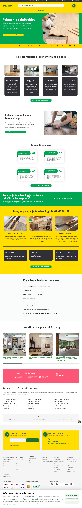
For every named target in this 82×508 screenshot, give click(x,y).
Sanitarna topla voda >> (61, 406)
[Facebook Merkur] (52, 484)
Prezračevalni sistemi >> (61, 408)
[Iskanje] (20, 5)
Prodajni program (32, 458)
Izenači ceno (39, 418)
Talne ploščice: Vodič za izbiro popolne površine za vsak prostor (66, 359)
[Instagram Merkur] (57, 484)
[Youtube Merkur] (66, 484)
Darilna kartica (19, 463)
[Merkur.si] (8, 6)
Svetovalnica (57, 9)
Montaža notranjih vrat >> (36, 399)
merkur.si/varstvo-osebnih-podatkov (30, 501)
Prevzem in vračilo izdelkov (47, 461)
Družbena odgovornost (59, 461)
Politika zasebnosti (7, 474)
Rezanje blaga (70, 465)
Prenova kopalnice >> (10, 399)
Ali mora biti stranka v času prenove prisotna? (32, 305)
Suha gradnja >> (33, 406)
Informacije (66, 9)
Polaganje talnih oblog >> (62, 399)
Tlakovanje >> (7, 408)
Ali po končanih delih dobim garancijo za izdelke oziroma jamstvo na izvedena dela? (40, 313)
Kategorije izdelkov (12, 9)
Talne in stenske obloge (18, 335)
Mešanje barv (70, 457)
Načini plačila (6, 461)
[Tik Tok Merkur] (61, 484)
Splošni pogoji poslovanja (8, 457)
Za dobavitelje (57, 469)
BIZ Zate (30, 462)
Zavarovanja (18, 465)
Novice (55, 463)
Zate (73, 9)
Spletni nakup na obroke (65, 418)
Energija (35, 9)
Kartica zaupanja (19, 459)
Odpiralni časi (44, 457)
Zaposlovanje (57, 459)
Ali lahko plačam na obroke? (29, 298)
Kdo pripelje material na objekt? (29, 302)
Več (11, 446)
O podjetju (56, 457)
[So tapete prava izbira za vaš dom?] (41, 344)
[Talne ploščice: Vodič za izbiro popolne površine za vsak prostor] (67, 344)
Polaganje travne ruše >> (11, 406)
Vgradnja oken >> (33, 401)
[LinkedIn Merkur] (71, 484)
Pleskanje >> (32, 408)
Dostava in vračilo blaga (8, 459)
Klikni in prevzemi (14, 418)
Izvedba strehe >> (59, 401)
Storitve (30, 460)
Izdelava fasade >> (9, 403)
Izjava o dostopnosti (7, 476)
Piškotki (4, 472)
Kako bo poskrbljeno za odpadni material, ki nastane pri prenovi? (36, 309)
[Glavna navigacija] (78, 5)
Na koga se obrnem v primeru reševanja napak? (33, 294)
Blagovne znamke (7, 465)
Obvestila (41, 10)
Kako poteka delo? (27, 290)
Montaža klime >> (34, 403)
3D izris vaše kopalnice (72, 459)
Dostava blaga (70, 467)
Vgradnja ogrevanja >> (61, 403)
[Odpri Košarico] (73, 5)
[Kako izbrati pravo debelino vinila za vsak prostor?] (14, 344)
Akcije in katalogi (25, 9)
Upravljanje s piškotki (7, 470)
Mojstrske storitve (45, 9)
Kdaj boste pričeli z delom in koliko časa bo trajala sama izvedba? (36, 286)
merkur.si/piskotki (15, 501)
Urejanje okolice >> (9, 401)
